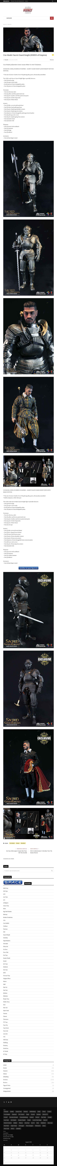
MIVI (4, 972)
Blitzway (5, 914)
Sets (38, 1123)
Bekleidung (32, 1111)
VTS (4, 1036)
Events (32, 1114)
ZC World (5, 1051)
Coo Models (12, 843)
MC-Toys (5, 964)
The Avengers (29, 1125)
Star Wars (6, 1125)
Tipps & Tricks (6, 1085)
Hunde (49, 1117)
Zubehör (18, 1128)
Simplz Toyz (6, 999)
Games (31, 1117)
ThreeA (5, 1016)
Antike (12, 1111)
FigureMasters (6, 940)
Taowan (5, 1013)
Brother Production (8, 917)
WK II (12, 1128)
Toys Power (6, 1028)
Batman (26, 1111)
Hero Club (5, 952)
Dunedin (6, 59)
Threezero (5, 1019)
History (5, 1073)
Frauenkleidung (24, 1117)
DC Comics (21, 1114)
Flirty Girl (5, 946)
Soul (4, 1004)
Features (5, 1071)
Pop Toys (5, 990)
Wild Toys (5, 1039)
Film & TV (45, 1114)
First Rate (5, 943)
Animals (6, 1111)
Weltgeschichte (7, 1091)
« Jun (5, 1163)
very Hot (5, 1034)
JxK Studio (13, 1120)
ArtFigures (5, 902)
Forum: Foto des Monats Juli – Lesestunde (20, 1)
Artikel (5, 1065)
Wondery (5, 1045)
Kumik (4, 961)
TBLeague (21, 1125)
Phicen (5, 981)
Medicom (5, 967)
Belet (4, 908)
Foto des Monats (14, 1117)
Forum (5, 1117)
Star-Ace (5, 1007)
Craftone (5, 926)
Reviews (5, 1082)
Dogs (27, 1114)
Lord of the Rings (37, 1120)
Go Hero (5, 949)
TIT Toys (5, 1022)
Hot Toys (5, 955)
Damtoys (5, 929)
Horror (37, 1117)
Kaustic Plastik (6, 958)
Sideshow (5, 996)
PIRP (4, 984)
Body (39, 1111)
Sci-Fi (32, 1123)
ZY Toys (5, 1054)
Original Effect (6, 978)
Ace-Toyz (5, 897)
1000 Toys (5, 888)
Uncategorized (6, 1088)
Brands (5, 1068)
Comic (49, 1111)
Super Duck (6, 1010)
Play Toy (5, 987)
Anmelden (5, 1133)
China (44, 1111)
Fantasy (17, 843)
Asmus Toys (6, 905)
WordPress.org (6, 1138)
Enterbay (5, 937)
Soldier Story (6, 1001)
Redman (5, 993)
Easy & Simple (6, 935)
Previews (52, 59)
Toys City (5, 1025)
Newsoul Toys (6, 975)
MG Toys (5, 969)
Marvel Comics (7, 1123)
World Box (5, 1048)
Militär (15, 1123)
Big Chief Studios (7, 911)
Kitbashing (5, 1076)
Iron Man (6, 1120)
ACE (4, 894)
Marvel (45, 1120)
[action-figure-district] (28, 10)
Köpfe (29, 1120)
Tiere (44, 1125)
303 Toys (5, 891)
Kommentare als (8, 1136)
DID (4, 932)
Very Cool (5, 1031)
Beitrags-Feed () (8, 1135)
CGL (4, 920)
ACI (4, 900)
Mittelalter (23, 843)
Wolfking (5, 1042)
